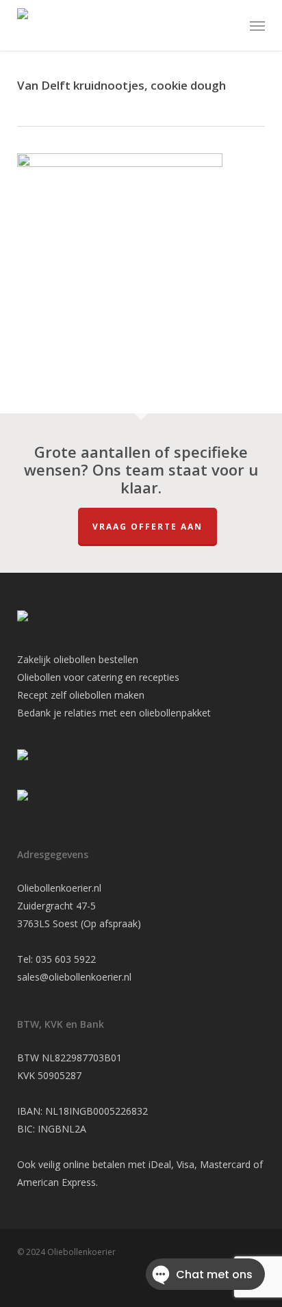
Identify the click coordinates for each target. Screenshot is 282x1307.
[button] (257, 25)
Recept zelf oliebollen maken (80, 694)
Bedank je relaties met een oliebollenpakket (114, 712)
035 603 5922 (66, 959)
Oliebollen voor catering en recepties (98, 677)
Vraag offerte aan (147, 526)
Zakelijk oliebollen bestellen (77, 659)
